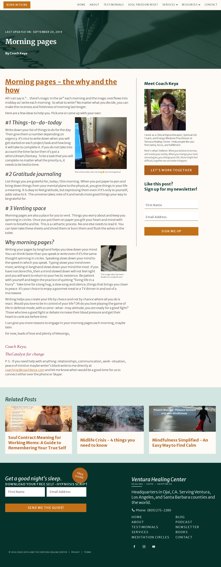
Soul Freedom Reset (143, 4)
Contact (211, 4)
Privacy (75, 552)
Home (81, 4)
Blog (180, 517)
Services (168, 4)
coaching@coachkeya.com (25, 370)
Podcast (184, 522)
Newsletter (187, 527)
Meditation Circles (150, 537)
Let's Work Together (171, 170)
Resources (190, 4)
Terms (87, 552)
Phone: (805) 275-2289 (153, 510)
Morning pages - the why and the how (61, 85)
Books (182, 532)
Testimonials (114, 4)
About (94, 4)
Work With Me (16, 4)
